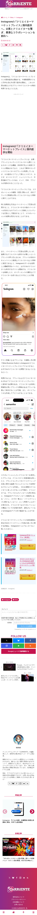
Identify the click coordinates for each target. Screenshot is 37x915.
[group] (18, 811)
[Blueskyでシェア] (6, 45)
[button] (20, 45)
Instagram (7, 600)
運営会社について (18, 897)
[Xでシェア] (2, 45)
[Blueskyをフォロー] (18, 640)
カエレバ (29, 540)
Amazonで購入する (27, 547)
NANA (18, 748)
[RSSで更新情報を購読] (30, 645)
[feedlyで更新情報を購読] (18, 645)
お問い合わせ (18, 904)
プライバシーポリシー (18, 899)
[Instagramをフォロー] (6, 645)
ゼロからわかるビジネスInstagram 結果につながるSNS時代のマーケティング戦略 (27, 563)
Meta (16, 600)
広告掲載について (18, 902)
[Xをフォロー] (6, 640)
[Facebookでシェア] (9, 45)
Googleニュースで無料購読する (18, 651)
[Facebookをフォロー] (30, 640)
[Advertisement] (18, 114)
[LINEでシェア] (16, 45)
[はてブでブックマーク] (13, 45)
